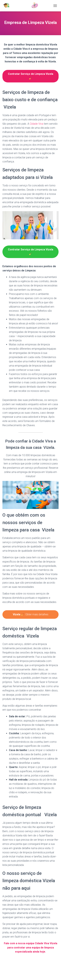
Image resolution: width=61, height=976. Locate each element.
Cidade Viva (36, 123)
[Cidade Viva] (21, 6)
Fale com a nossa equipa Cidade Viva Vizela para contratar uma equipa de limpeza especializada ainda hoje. (30, 947)
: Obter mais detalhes (30, 614)
